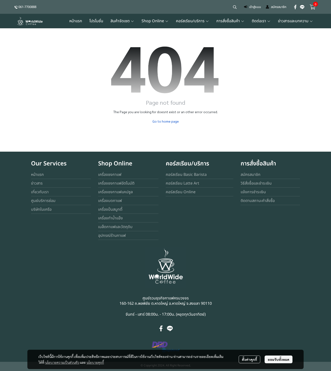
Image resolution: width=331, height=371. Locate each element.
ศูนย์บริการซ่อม (43, 201)
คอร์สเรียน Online (181, 192)
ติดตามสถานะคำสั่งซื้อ (258, 201)
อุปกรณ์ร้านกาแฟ (112, 235)
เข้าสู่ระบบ (255, 7)
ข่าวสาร (37, 183)
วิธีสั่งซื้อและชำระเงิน (256, 183)
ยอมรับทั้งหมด (278, 359)
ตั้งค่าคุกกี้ (249, 359)
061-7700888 (27, 7)
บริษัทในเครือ (41, 209)
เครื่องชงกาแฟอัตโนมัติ (116, 183)
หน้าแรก (37, 175)
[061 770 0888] (16, 7)
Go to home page (165, 121)
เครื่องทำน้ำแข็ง (110, 218)
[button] (235, 7)
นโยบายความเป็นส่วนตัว (62, 362)
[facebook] (295, 7)
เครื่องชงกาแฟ (109, 175)
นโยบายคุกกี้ (95, 362)
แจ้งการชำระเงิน (253, 192)
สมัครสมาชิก (278, 7)
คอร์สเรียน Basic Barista (186, 175)
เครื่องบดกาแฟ (110, 201)
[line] (302, 7)
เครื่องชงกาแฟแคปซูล (115, 192)
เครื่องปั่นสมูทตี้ (110, 209)
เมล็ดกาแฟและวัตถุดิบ (115, 227)
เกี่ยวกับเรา (40, 192)
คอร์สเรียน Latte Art (182, 183)
